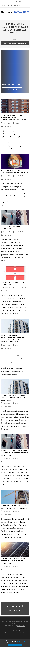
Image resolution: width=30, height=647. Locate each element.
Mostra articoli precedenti (14, 43)
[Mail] (20, 2)
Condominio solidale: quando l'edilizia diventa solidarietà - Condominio (14, 398)
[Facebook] (10, 2)
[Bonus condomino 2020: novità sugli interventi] (15, 497)
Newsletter (5, 5)
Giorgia (16, 123)
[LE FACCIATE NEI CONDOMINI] (15, 273)
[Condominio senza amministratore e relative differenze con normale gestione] (15, 326)
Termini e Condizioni (10, 625)
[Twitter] (13, 2)
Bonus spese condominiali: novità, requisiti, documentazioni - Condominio (14, 117)
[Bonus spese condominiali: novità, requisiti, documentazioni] (15, 106)
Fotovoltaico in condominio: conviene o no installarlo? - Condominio (14, 561)
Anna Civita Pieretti (20, 176)
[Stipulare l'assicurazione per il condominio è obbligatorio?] (15, 441)
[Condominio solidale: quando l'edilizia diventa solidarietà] (15, 386)
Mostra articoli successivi (15, 608)
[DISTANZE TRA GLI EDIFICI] (15, 217)
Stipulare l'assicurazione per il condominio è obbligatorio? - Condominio (15, 453)
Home (14, 39)
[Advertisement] (15, 67)
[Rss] (16, 2)
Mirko (16, 345)
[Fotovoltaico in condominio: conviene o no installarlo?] (15, 549)
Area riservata (15, 5)
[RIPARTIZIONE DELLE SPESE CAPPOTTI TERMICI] (15, 161)
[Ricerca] (4, 18)
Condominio (7, 126)
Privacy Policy (21, 625)
